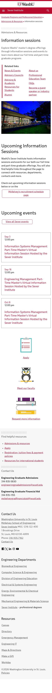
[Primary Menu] (3, 10)
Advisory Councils (14, 75)
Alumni (8, 95)
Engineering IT (9, 644)
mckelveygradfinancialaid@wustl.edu (21, 499)
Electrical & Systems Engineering (19, 585)
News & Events (13, 71)
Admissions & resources (17, 444)
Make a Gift (8, 656)
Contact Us (7, 542)
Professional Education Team (37, 77)
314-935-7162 (16, 538)
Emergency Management (15, 638)
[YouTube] (17, 550)
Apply (26, 358)
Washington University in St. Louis (19, 519)
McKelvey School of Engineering (18, 523)
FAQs (31, 83)
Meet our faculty (26, 388)
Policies (5, 673)
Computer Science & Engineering (19, 572)
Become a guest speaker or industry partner (39, 91)
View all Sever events (17, 222)
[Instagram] (13, 550)
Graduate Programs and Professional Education (21, 17)
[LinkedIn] (10, 550)
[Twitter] (6, 550)
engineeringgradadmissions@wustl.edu (22, 485)
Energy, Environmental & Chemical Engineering (20, 593)
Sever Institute (15, 10)
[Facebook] (3, 550)
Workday (6, 662)
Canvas (5, 625)
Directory (7, 632)
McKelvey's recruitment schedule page (26, 193)
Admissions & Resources (12, 22)
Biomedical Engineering (14, 566)
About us (33, 71)
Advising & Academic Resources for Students (12, 85)
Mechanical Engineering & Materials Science (25, 601)
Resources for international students (24, 461)
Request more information (26, 419)
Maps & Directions (11, 650)
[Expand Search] (48, 10)
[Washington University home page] (26, 4)
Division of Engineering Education (19, 579)
